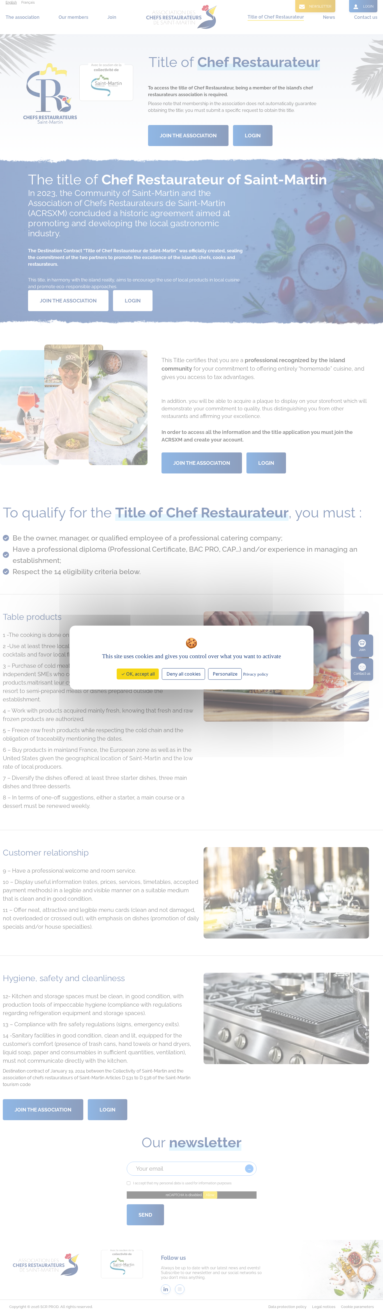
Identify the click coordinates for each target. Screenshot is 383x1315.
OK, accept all (140, 674)
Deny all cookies (184, 674)
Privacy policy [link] (255, 674)
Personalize (225, 674)
